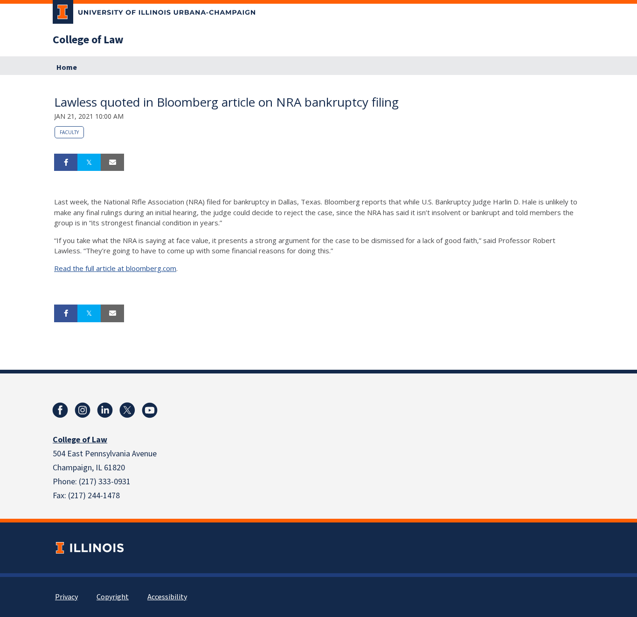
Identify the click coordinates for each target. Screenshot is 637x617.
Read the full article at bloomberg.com (115, 268)
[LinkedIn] (105, 410)
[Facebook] (60, 410)
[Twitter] (127, 410)
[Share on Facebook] (65, 162)
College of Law (88, 40)
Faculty (69, 132)
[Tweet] (89, 162)
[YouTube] (149, 410)
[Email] (112, 162)
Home (66, 67)
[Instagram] (82, 410)
